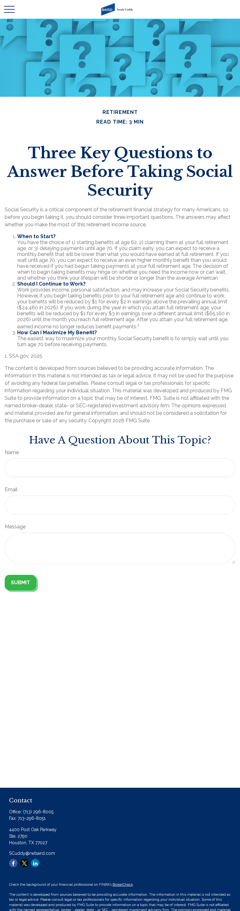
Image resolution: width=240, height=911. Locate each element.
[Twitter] (24, 863)
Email (11, 489)
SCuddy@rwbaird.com (32, 853)
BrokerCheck (122, 885)
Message (15, 527)
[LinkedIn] (35, 863)
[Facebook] (13, 863)
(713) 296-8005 (38, 811)
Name (12, 452)
